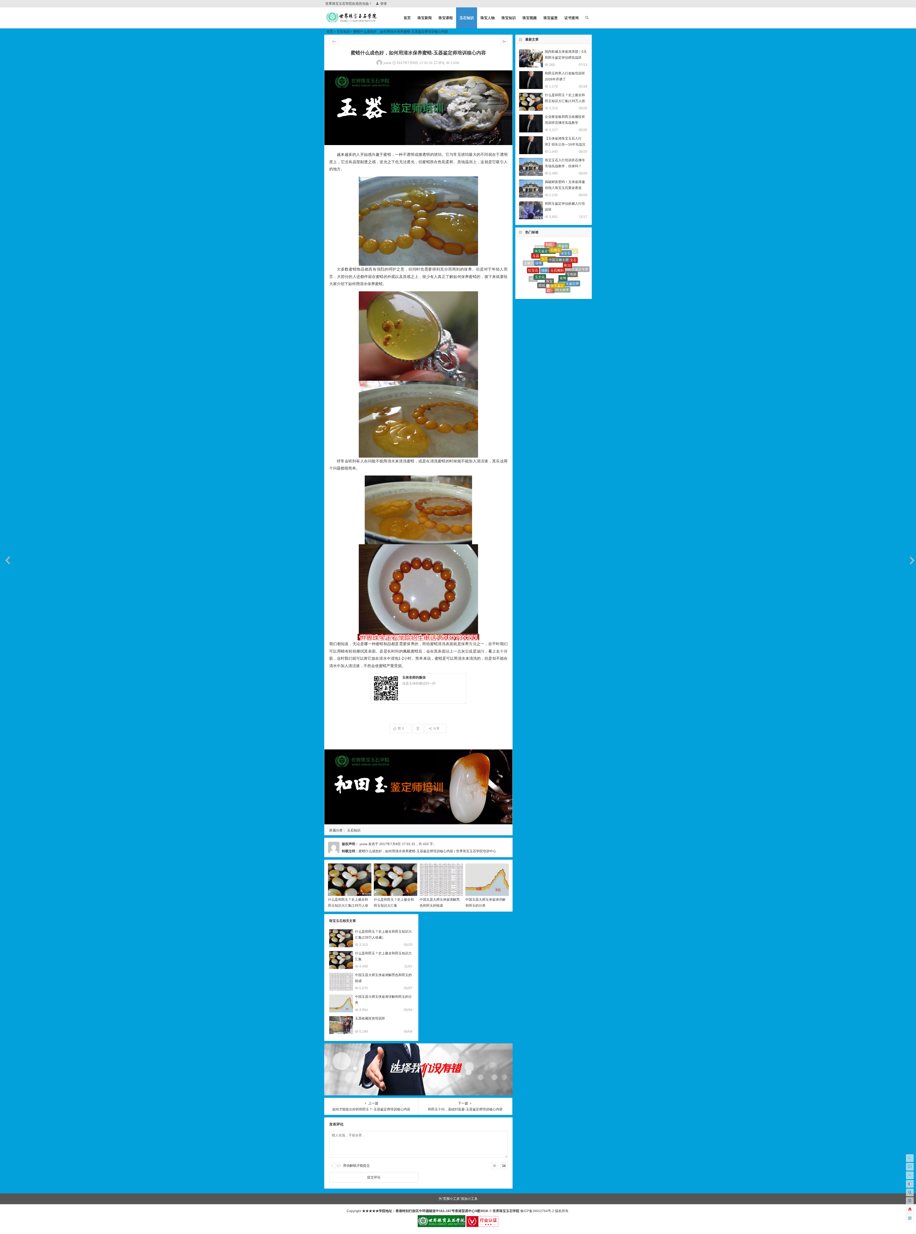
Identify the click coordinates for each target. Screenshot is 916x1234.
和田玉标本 (560, 247)
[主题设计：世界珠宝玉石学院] (441, 1226)
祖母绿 (546, 282)
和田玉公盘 (553, 262)
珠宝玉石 (568, 255)
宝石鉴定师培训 (543, 273)
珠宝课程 (445, 18)
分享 (436, 728)
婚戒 (541, 247)
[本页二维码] (910, 1218)
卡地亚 (559, 253)
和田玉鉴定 (571, 278)
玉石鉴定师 (564, 286)
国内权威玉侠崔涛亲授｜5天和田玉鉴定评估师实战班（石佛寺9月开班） (566, 57)
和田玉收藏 (550, 289)
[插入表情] (494, 1165)
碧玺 (564, 275)
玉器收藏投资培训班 (370, 1018)
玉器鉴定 (539, 284)
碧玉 (550, 246)
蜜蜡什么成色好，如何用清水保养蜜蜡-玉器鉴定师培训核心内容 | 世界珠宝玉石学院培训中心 (427, 851)
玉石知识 (466, 18)
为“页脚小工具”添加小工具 (458, 1199)
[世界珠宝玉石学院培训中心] (351, 21)
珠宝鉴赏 (550, 18)
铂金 (556, 283)
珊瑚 (564, 264)
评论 (441, 63)
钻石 (534, 263)
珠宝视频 (529, 18)
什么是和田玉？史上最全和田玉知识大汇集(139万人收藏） (348, 905)
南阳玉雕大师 (572, 266)
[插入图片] (504, 1165)
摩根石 (543, 262)
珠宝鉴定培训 (539, 253)
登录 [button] (383, 3)
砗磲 (575, 259)
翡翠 (554, 273)
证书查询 (571, 18)
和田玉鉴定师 (569, 250)
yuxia (387, 63)
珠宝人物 (487, 18)
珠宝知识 (508, 18)
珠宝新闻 (424, 18)
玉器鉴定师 (576, 270)
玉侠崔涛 (548, 252)
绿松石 (561, 290)
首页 (407, 18)
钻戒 (572, 282)
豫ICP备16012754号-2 (536, 1211)
